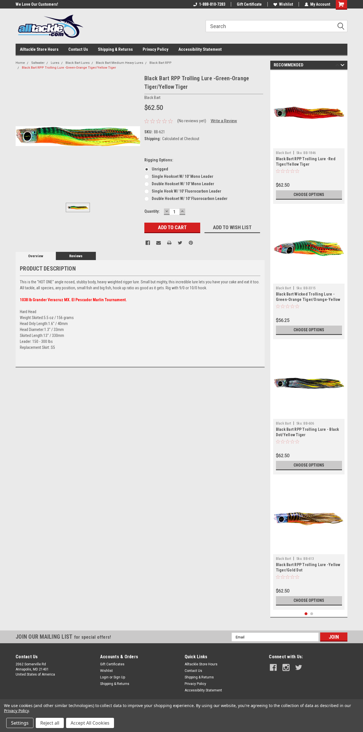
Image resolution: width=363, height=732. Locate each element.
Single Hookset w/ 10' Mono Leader (182, 176)
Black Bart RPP (160, 63)
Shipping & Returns (115, 49)
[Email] (158, 243)
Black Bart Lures (78, 63)
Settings (20, 723)
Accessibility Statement (200, 49)
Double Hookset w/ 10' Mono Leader (183, 184)
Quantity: (152, 211)
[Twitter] (180, 243)
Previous (337, 66)
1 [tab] (306, 613)
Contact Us (78, 49)
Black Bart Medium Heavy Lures (119, 63)
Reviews (76, 256)
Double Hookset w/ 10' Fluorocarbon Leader (189, 198)
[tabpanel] (309, 138)
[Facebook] (147, 243)
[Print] (169, 243)
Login (104, 677)
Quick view (308, 144)
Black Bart (283, 153)
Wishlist (286, 4)
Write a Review (224, 121)
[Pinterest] (191, 243)
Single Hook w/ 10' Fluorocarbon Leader (186, 191)
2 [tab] (311, 613)
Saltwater (38, 63)
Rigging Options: (158, 160)
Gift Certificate (249, 4)
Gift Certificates (112, 664)
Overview (35, 256)
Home (20, 63)
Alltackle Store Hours (39, 49)
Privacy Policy (155, 49)
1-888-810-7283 (212, 4)
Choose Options (309, 194)
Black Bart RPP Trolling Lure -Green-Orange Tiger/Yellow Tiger (69, 67)
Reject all (49, 723)
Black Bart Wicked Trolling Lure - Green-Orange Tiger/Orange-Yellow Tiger (308, 299)
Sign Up (119, 677)
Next (342, 66)
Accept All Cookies (90, 723)
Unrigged (160, 169)
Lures (55, 63)
